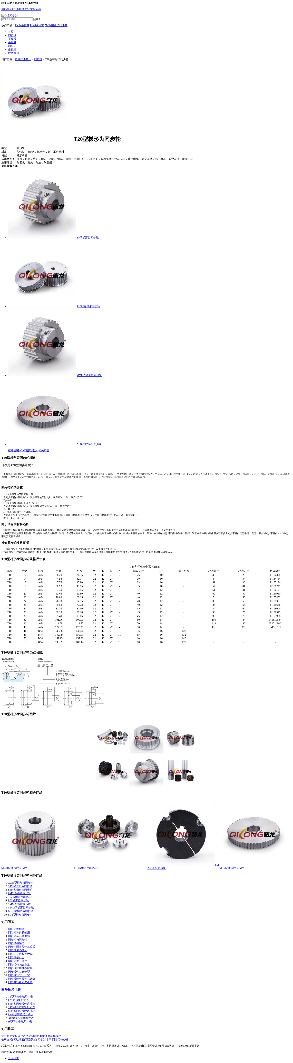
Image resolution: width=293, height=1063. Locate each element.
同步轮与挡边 (16, 943)
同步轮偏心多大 (17, 950)
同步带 (12, 35)
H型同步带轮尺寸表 (20, 1021)
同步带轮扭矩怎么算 (20, 982)
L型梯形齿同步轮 (18, 900)
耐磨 (39, 1036)
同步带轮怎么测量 (19, 964)
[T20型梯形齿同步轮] (42, 306)
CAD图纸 (26, 450)
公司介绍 (6, 1039)
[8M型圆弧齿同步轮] (180, 865)
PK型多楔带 (22, 25)
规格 (17, 450)
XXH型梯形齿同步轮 (20, 882)
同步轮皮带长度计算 (20, 953)
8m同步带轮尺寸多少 (20, 1014)
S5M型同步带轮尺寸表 (21, 1010)
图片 (35, 450)
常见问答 (35, 9)
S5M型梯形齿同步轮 (20, 889)
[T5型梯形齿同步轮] (42, 237)
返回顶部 (13, 1058)
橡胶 (58, 1036)
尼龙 (12, 1036)
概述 (11, 450)
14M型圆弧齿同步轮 (20, 886)
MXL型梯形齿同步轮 (89, 375)
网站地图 (18, 1039)
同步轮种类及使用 (19, 932)
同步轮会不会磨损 (19, 936)
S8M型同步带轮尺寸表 (21, 1003)
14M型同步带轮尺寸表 (21, 1007)
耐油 (44, 1036)
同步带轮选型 (21, 9)
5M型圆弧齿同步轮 (19, 904)
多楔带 (12, 42)
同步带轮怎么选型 (19, 971)
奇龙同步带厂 (23, 59)
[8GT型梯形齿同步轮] (108, 865)
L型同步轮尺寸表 (18, 1000)
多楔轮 (12, 49)
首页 (11, 31)
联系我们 (13, 53)
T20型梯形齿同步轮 (88, 306)
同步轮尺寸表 (11, 989)
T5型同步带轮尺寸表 (20, 996)
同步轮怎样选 (16, 928)
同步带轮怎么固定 (19, 975)
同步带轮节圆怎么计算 (21, 978)
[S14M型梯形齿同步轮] (35, 865)
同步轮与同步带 (17, 939)
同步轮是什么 (16, 957)
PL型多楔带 (37, 25)
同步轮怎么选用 (17, 961)
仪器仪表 (20, 1036)
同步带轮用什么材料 (20, 968)
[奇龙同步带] (9, 15)
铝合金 (5, 1036)
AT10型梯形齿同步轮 (89, 444)
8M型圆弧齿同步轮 (19, 893)
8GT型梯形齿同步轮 (86, 867)
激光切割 (31, 1036)
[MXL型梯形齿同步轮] (42, 375)
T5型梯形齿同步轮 (88, 237)
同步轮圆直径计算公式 (21, 946)
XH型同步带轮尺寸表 (21, 1018)
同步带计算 (44, 1039)
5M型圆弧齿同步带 (56, 25)
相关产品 (43, 450)
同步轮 (12, 45)
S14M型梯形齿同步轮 (14, 867)
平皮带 (12, 38)
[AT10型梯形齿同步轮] (42, 444)
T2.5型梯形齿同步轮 (20, 896)
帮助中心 (6, 9)
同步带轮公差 (60, 1039)
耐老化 (51, 1036)
